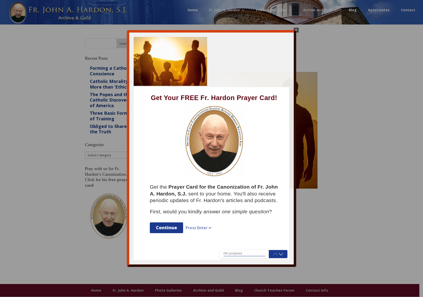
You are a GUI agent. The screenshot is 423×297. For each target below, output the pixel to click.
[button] (281, 254)
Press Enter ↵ (199, 227)
